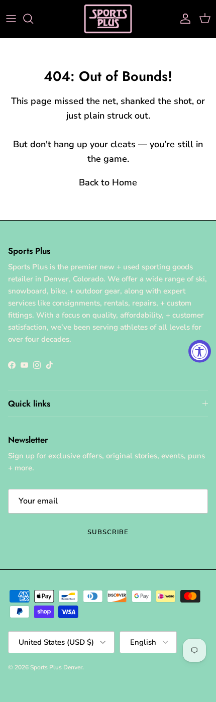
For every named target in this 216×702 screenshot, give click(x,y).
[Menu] (11, 19)
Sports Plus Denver (56, 667)
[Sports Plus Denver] (108, 19)
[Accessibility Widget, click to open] (199, 351)
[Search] (33, 19)
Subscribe (108, 532)
